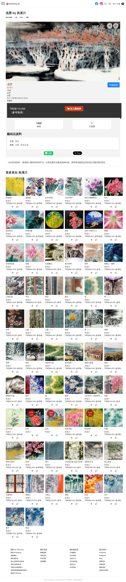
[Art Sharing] (13, 3)
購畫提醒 (43, 552)
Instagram (102, 555)
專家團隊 (43, 561)
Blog (100, 558)
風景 (17, 141)
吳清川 (21, 13)
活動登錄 (102, 564)
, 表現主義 (24, 144)
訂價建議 (73, 552)
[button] (117, 51)
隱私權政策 (14, 558)
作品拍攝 (73, 555)
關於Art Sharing (16, 552)
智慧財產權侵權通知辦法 (19, 570)
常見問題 (43, 558)
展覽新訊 (102, 561)
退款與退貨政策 (16, 564)
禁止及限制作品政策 (17, 561)
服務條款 (14, 555)
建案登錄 (102, 567)
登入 (114, 4)
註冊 (118, 4)
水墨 (16, 17)
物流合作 (73, 564)
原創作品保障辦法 (17, 567)
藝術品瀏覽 (9, 17)
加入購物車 (75, 108)
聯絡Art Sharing (16, 573)
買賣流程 (43, 555)
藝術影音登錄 (103, 570)
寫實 (17, 144)
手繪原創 (113, 84)
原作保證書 (73, 561)
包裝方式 (73, 558)
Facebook (102, 552)
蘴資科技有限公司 (78, 580)
